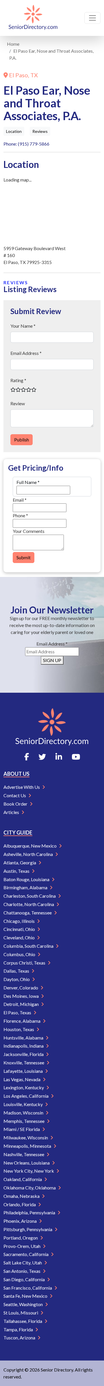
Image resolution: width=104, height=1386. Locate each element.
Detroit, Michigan (21, 1004)
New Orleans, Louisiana (27, 1162)
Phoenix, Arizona (20, 1221)
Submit (23, 557)
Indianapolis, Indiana (23, 1045)
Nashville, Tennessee (24, 1154)
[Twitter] (42, 756)
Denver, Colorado (21, 987)
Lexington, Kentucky (24, 1087)
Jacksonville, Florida (23, 1054)
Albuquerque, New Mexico (30, 845)
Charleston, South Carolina (30, 896)
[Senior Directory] (33, 18)
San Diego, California (24, 1279)
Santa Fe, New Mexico (25, 1296)
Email (20, 500)
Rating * (18, 380)
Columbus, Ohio (19, 954)
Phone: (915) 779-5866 (26, 143)
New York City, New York (29, 1171)
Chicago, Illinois (19, 921)
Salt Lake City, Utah (23, 1262)
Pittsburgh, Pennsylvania (28, 1229)
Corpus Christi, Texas (24, 962)
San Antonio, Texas (22, 1271)
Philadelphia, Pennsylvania (29, 1212)
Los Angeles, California (26, 1096)
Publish (21, 439)
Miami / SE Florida (22, 1129)
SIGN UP (52, 660)
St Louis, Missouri (21, 1312)
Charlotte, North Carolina (29, 904)
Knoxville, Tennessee (24, 1062)
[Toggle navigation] (92, 18)
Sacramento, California (26, 1254)
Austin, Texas (16, 871)
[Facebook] (26, 756)
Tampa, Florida (18, 1329)
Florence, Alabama (22, 1021)
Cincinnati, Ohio (19, 929)
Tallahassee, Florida (23, 1321)
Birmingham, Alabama (25, 887)
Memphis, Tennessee (24, 1121)
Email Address (52, 643)
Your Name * (23, 326)
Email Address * (26, 353)
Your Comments (28, 531)
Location (14, 131)
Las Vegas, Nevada (22, 1079)
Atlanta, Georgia (20, 862)
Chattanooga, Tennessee (28, 912)
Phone (20, 515)
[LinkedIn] (58, 756)
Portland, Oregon (21, 1237)
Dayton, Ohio (17, 979)
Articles (11, 812)
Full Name (28, 482)
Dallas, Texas (16, 971)
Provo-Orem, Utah (22, 1246)
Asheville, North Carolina (28, 854)
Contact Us (15, 795)
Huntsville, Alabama (23, 1037)
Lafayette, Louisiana (23, 1071)
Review (17, 403)
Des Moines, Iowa (21, 996)
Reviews (40, 131)
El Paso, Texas (17, 1012)
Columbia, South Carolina (28, 946)
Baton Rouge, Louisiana (26, 879)
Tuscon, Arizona (19, 1337)
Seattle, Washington (23, 1304)
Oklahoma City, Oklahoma (30, 1187)
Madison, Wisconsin (23, 1112)
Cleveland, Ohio (19, 937)
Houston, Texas (19, 1029)
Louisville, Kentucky (23, 1104)
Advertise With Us (22, 787)
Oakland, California (23, 1179)
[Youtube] (76, 756)
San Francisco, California (28, 1287)
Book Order (15, 803)
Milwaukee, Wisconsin (26, 1137)
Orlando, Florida (20, 1204)
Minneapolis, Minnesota (27, 1146)
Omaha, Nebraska (21, 1196)
